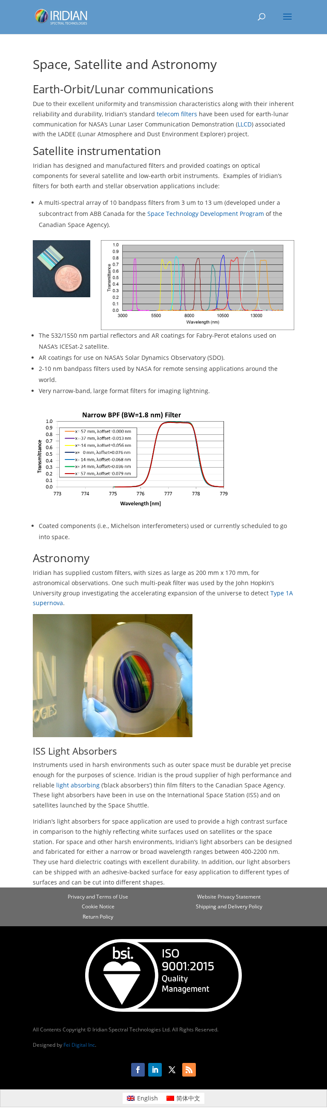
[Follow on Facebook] (138, 1070)
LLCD (245, 124)
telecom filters (177, 114)
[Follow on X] (172, 1070)
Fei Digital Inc (79, 1044)
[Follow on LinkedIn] (155, 1070)
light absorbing (78, 785)
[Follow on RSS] (189, 1070)
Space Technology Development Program (205, 214)
